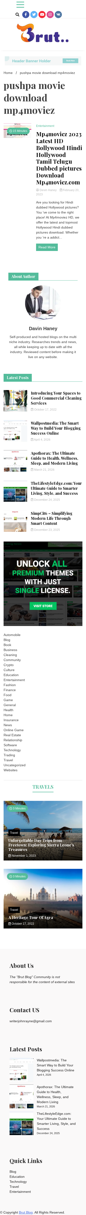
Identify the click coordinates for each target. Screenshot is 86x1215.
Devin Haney (48, 190)
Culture (9, 670)
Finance (10, 690)
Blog (7, 640)
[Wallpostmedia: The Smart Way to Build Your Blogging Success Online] (21, 1070)
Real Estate (12, 735)
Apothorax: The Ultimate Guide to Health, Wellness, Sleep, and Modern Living (54, 458)
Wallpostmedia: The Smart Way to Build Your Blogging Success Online (56, 428)
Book (7, 645)
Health (8, 710)
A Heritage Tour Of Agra (30, 917)
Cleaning (10, 655)
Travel (8, 760)
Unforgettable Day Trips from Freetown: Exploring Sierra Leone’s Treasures (41, 845)
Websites (10, 770)
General (10, 705)
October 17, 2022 (45, 409)
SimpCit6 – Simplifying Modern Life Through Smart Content (51, 518)
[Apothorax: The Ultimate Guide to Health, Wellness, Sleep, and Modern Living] (21, 1097)
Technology (12, 750)
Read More (46, 247)
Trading (9, 755)
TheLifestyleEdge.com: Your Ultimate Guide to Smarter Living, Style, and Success (56, 488)
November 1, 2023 (23, 855)
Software (10, 745)
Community (12, 660)
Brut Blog (26, 1212)
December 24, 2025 (46, 499)
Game (8, 700)
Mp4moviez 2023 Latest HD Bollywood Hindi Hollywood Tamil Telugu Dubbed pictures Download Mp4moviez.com (59, 157)
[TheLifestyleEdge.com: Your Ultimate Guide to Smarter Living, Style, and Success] (21, 1124)
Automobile (12, 635)
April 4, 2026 (41, 439)
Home (8, 715)
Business (10, 650)
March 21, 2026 (43, 469)
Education (11, 675)
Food (7, 695)
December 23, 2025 (46, 530)
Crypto (9, 665)
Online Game (14, 730)
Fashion (10, 685)
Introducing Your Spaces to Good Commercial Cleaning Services (56, 398)
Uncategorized (15, 765)
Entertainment (45, 126)
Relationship (13, 740)
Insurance (11, 720)
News (8, 725)
